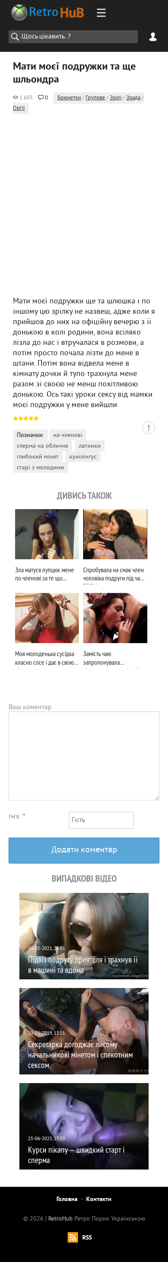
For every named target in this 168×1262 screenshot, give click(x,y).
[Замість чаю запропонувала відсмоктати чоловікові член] (115, 618)
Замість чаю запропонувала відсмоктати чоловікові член (110, 659)
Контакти (99, 1199)
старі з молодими (40, 468)
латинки (90, 446)
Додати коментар (84, 850)
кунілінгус (82, 457)
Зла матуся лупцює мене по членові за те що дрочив (44, 575)
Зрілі (115, 98)
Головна (67, 1199)
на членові (67, 435)
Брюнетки (69, 98)
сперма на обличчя (42, 446)
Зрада (133, 98)
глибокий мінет (38, 457)
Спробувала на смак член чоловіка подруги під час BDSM (113, 575)
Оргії (19, 108)
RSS (87, 1238)
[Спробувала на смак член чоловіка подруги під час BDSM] (115, 534)
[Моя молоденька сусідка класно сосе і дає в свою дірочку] (47, 618)
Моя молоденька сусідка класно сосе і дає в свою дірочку (44, 659)
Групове (95, 98)
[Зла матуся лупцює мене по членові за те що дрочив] (47, 534)
